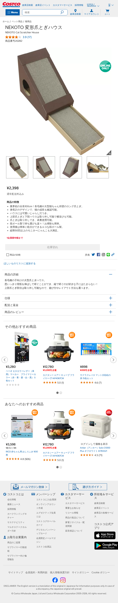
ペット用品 (17, 21)
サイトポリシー (80, 572)
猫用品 (28, 21)
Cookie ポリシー (101, 572)
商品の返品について (75, 517)
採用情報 (11, 509)
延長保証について (74, 530)
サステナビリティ (16, 522)
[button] (64, 12)
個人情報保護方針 (60, 572)
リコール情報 (71, 512)
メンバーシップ (45, 494)
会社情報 (11, 499)
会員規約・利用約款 (36, 572)
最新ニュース (13, 504)
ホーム (6, 21)
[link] (93, 255)
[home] (11, 4)
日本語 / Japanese (91, 5)
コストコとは (15, 494)
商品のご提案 (13, 542)
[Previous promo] (5, 360)
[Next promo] (113, 360)
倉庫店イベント (101, 508)
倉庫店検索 (99, 503)
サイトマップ (15, 572)
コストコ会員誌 (43, 546)
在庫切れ (52, 247)
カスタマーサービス (75, 503)
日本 (109, 5)
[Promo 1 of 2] (57, 393)
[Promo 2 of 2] (60, 393)
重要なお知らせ (72, 508)
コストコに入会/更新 (46, 499)
